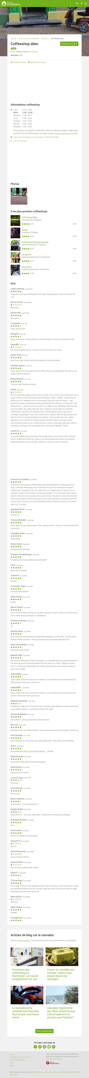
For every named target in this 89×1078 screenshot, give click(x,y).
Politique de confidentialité (62, 1072)
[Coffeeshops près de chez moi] (81, 3)
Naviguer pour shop (37, 62)
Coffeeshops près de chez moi (20, 1057)
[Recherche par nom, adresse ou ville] (77, 3)
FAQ (34, 1072)
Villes (11, 1063)
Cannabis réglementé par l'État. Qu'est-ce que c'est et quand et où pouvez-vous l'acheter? (61, 1012)
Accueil (13, 38)
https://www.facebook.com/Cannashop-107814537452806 (36, 137)
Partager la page (19, 62)
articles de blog (24, 940)
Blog (11, 1065)
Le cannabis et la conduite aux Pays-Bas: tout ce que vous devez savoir (25, 1012)
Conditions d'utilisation (44, 1072)
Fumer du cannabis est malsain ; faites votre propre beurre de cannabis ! (60, 974)
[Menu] (85, 3)
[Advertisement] (44, 84)
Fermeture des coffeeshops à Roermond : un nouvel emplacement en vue (25, 974)
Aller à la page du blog (44, 1031)
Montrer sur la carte (70, 44)
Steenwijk (45, 38)
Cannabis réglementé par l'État (65, 133)
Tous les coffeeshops (17, 1060)
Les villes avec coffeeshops (28, 38)
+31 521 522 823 (19, 141)
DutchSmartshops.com (54, 1059)
